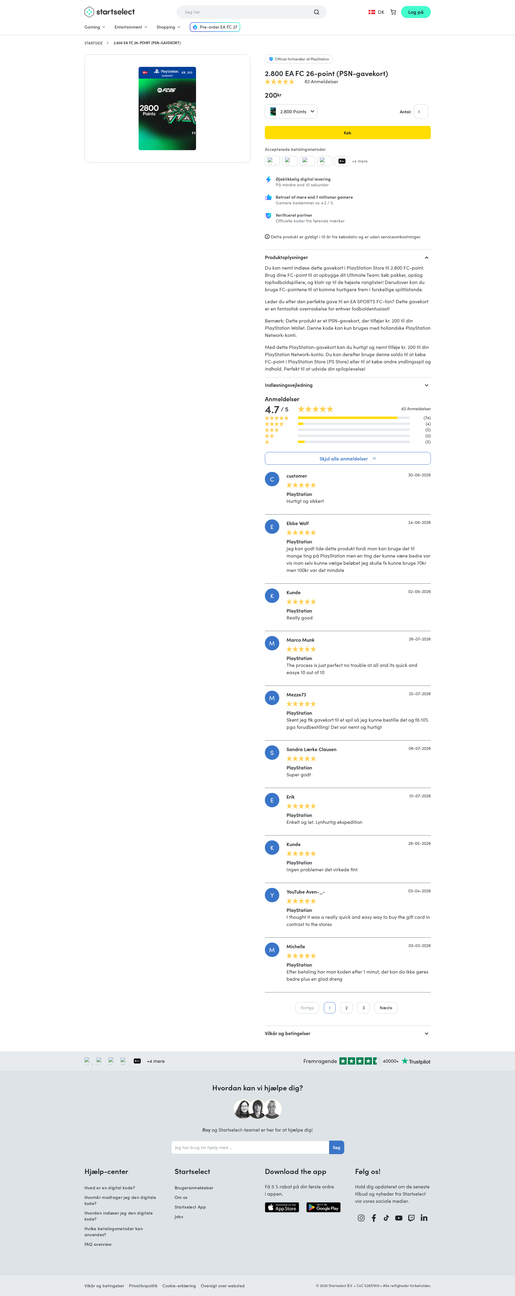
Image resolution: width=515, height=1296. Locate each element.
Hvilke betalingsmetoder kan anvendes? (113, 1231)
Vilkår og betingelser (287, 1033)
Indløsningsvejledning (289, 384)
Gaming (92, 27)
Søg (336, 1147)
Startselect (192, 1171)
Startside (93, 43)
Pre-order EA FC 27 (218, 27)
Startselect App (190, 1207)
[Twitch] (411, 1218)
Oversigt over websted (223, 1285)
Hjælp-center (106, 1171)
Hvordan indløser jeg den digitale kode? (118, 1216)
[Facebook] (374, 1218)
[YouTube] (399, 1218)
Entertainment (128, 27)
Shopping (166, 27)
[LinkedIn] (424, 1218)
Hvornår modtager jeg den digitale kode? (120, 1200)
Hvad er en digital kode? (109, 1188)
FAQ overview (98, 1244)
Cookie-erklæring (179, 1285)
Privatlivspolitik (143, 1285)
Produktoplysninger (286, 257)
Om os (181, 1197)
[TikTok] (386, 1218)
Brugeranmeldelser (194, 1188)
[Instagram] (361, 1218)
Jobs (179, 1216)
